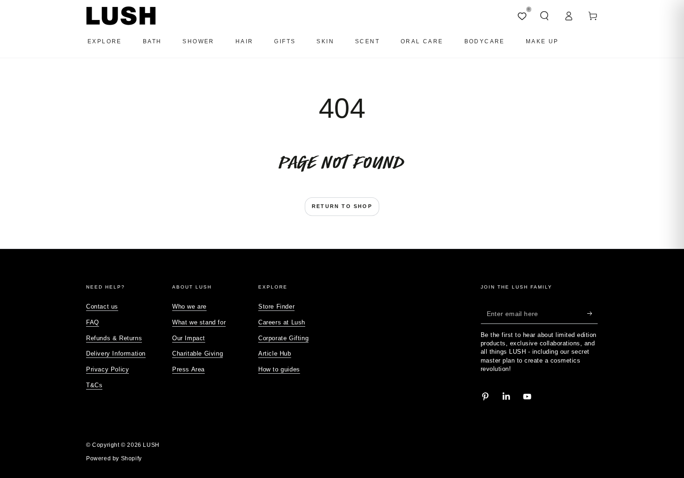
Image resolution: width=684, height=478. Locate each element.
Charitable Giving (197, 353)
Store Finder (276, 306)
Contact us (102, 306)
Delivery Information (116, 353)
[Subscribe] (592, 313)
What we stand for (199, 322)
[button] (544, 16)
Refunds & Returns (114, 338)
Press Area (188, 369)
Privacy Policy (107, 369)
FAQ (92, 322)
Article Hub (274, 353)
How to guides (279, 369)
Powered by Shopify (114, 458)
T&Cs (94, 385)
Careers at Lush (281, 322)
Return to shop (342, 206)
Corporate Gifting (283, 338)
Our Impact (188, 338)
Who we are (189, 306)
